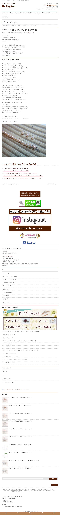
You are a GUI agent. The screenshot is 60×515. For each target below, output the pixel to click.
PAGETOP (54, 485)
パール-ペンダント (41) (8, 347)
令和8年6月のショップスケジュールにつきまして (20, 413)
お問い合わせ (6, 302)
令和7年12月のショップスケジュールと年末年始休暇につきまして (24, 460)
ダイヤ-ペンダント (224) (8, 337)
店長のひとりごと (30, 32)
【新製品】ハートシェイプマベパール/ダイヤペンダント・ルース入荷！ (22, 178)
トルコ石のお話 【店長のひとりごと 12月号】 (15, 168)
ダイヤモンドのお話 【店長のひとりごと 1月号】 (16, 171)
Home (4, 489)
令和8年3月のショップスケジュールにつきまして (20, 436)
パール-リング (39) (7, 344)
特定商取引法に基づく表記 (16, 490)
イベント (5, 375)
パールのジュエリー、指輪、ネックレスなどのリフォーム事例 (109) (19, 340)
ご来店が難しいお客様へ (8, 282)
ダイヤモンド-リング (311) (9, 334)
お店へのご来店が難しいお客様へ (44, 489)
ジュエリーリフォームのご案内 (30, 489)
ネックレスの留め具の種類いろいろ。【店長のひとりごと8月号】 (20, 173)
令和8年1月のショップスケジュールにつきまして (20, 452)
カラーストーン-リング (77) (9, 353)
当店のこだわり (6, 289)
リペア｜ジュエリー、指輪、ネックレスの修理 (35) (15, 359)
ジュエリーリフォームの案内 (10, 276)
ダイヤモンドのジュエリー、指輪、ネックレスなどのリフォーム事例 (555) (21, 331)
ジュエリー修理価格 (7, 285)
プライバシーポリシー (15, 491)
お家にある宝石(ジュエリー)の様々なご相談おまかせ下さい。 (43, 490)
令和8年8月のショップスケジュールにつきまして (20, 397)
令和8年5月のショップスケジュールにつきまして (20, 421)
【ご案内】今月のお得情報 (52, 184)
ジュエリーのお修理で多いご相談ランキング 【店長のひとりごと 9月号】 (23, 176)
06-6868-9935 (9, 256)
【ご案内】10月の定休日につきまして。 (10, 184)
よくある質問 (6, 295)
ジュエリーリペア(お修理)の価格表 (14, 489)
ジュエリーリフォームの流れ (9, 279)
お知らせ (5, 371)
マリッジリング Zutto (8, 382)
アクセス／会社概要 (7, 292)
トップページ (6, 273)
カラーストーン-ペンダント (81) (10, 356)
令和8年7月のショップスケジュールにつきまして (20, 405)
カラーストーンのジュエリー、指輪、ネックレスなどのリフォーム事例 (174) (21, 350)
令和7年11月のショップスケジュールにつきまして (20, 468)
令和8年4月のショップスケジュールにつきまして (20, 429)
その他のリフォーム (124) (9, 362)
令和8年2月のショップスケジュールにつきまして (20, 444)
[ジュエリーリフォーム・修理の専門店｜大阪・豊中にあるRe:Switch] (9, 7)
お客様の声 (5, 299)
